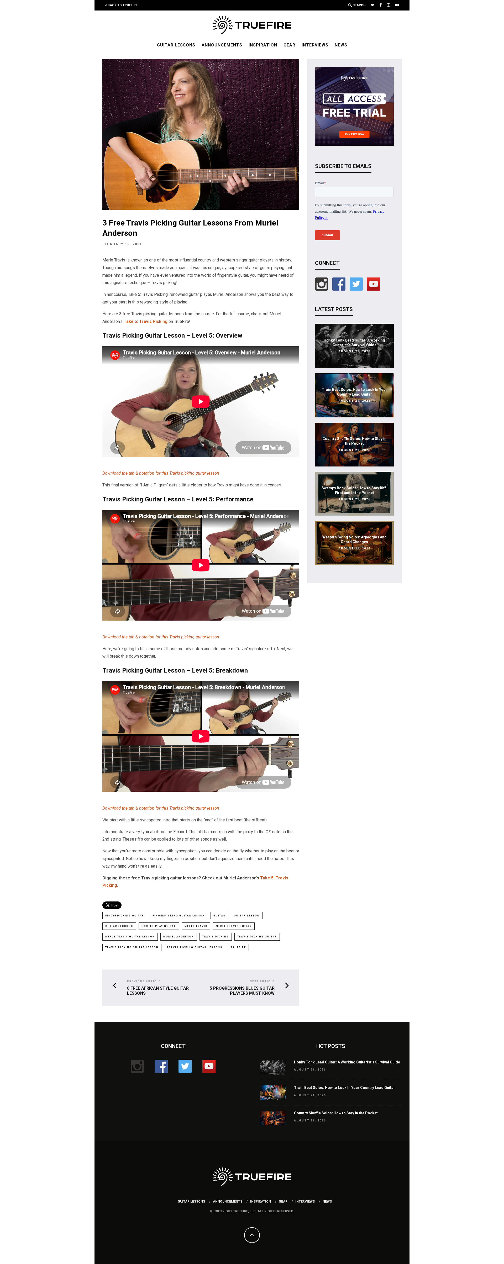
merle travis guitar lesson (130, 936)
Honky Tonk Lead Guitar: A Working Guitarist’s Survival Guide (347, 1062)
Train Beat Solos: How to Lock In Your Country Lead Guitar (344, 1087)
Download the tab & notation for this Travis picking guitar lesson (160, 473)
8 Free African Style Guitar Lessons (158, 991)
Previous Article (144, 981)
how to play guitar (158, 926)
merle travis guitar (234, 926)
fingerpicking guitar (124, 915)
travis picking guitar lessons (194, 947)
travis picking (215, 936)
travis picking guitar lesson (132, 947)
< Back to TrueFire (121, 5)
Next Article (262, 981)
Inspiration (263, 45)
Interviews (315, 45)
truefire (238, 947)
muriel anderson (178, 936)
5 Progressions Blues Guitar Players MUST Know (242, 991)
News (341, 45)
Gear (289, 45)
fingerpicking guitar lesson (179, 915)
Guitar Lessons (176, 45)
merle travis (196, 926)
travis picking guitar (257, 936)
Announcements (222, 45)
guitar (219, 915)
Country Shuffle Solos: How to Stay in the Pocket (336, 1113)
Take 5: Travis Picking (145, 321)
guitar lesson (247, 915)
